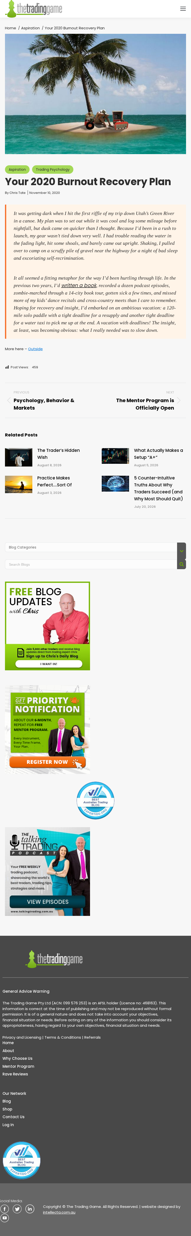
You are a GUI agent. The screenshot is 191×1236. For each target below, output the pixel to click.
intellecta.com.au (59, 1212)
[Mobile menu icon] (183, 9)
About (8, 1050)
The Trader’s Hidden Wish (58, 453)
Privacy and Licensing (21, 1037)
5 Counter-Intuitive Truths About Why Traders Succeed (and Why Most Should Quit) (158, 488)
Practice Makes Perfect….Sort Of (54, 481)
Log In (8, 1124)
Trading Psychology (53, 169)
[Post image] (18, 457)
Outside (35, 348)
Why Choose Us (17, 1058)
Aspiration (17, 169)
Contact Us (13, 1116)
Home (8, 1042)
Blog (6, 1101)
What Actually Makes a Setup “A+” (158, 453)
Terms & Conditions (63, 1037)
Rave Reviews (15, 1074)
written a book (78, 285)
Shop (7, 1109)
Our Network (14, 1093)
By (15, 192)
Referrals (92, 1037)
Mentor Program (18, 1066)
